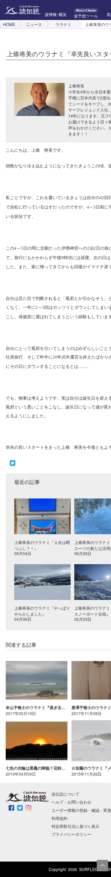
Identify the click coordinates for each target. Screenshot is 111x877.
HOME (9, 24)
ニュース (34, 24)
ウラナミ (63, 24)
